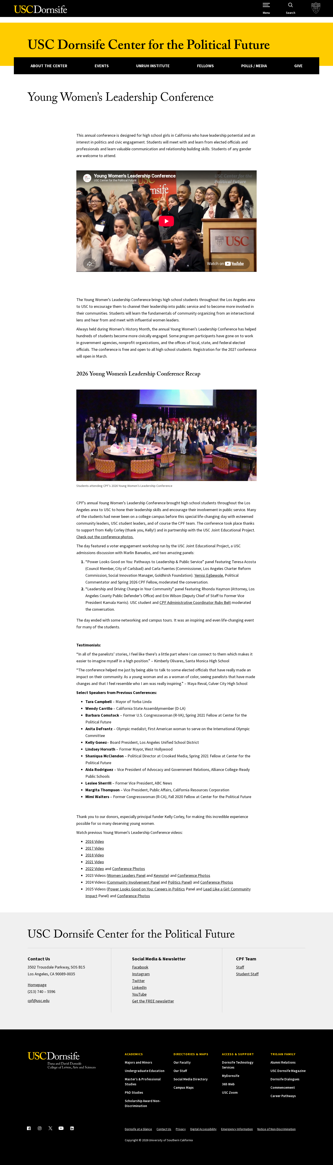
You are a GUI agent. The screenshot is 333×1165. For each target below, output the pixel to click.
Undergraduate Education (144, 1071)
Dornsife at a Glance (138, 1129)
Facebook (140, 967)
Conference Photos (128, 868)
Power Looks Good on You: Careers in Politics (146, 889)
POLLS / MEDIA (254, 65)
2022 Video (94, 868)
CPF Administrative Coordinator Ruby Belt (195, 602)
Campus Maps (184, 1087)
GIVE (298, 65)
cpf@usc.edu (38, 1000)
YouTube (139, 994)
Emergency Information (237, 1129)
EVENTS (102, 65)
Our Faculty (182, 1062)
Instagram (141, 973)
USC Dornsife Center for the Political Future (149, 47)
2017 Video (94, 848)
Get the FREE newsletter (153, 1001)
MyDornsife (230, 1076)
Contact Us (164, 1129)
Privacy (181, 1129)
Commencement (282, 1087)
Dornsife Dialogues (284, 1079)
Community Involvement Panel (134, 882)
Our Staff (180, 1071)
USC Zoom (230, 1092)
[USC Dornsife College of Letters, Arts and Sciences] (40, 11)
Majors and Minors (138, 1062)
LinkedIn (139, 987)
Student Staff (247, 973)
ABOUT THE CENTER (49, 65)
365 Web (228, 1084)
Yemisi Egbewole (208, 575)
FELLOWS (205, 65)
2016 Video (94, 841)
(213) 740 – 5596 (41, 991)
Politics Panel (179, 882)
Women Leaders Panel (126, 875)
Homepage (37, 984)
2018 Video (94, 855)
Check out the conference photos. (105, 536)
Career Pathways (283, 1096)
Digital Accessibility (203, 1129)
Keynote (161, 875)
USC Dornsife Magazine (288, 1071)
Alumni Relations (283, 1062)
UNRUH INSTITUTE (153, 65)
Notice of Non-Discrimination (276, 1129)
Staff (240, 967)
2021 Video (94, 861)
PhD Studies (134, 1092)
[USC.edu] (316, 8)
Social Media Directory (191, 1079)
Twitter (138, 980)
